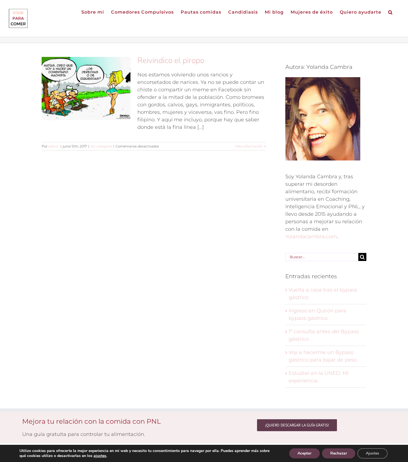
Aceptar (304, 453)
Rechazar (338, 453)
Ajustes (372, 453)
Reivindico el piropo (170, 60)
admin (53, 146)
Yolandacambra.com (311, 236)
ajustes (100, 455)
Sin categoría (101, 146)
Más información (249, 146)
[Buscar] (390, 11)
